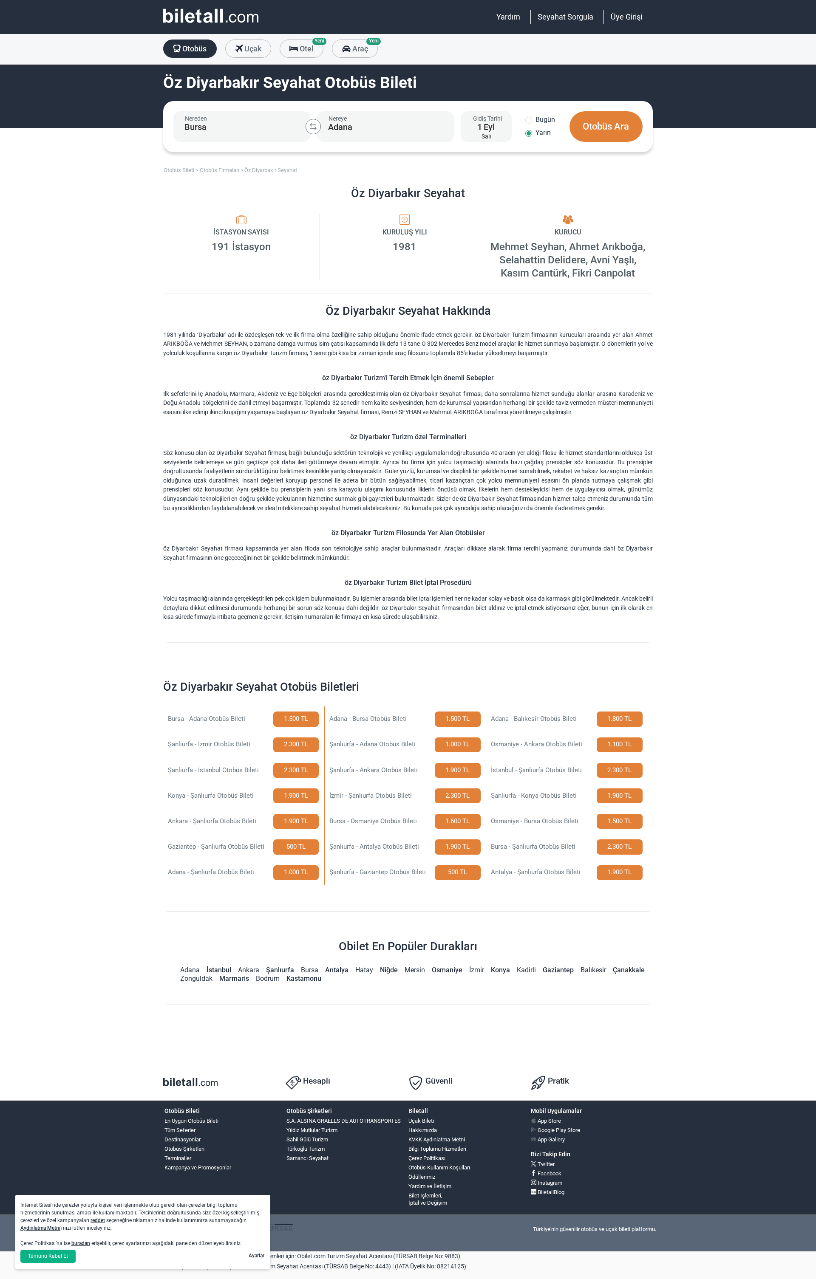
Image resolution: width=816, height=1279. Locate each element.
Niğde (389, 970)
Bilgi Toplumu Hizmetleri (437, 1149)
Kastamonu (303, 978)
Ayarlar (256, 1256)
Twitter (545, 1164)
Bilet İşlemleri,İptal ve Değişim (427, 1199)
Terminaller (177, 1158)
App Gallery (550, 1139)
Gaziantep (558, 970)
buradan (80, 1243)
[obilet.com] (210, 24)
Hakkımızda (422, 1130)
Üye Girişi (626, 16)
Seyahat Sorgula (565, 16)
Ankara (248, 970)
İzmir (476, 970)
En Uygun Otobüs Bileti (191, 1121)
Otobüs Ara (606, 126)
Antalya (336, 970)
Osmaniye (447, 970)
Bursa (309, 970)
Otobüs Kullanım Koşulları (439, 1167)
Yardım (508, 16)
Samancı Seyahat (307, 1158)
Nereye (338, 118)
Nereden (196, 118)
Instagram (549, 1183)
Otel (310, 46)
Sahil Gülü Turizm (307, 1139)
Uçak (252, 48)
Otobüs (194, 48)
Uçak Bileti (421, 1121)
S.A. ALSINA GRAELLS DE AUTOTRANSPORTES (343, 1121)
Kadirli (526, 970)
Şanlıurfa (280, 970)
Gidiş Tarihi (487, 118)
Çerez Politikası (426, 1158)
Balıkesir (593, 970)
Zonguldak (196, 978)
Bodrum (268, 978)
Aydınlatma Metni (40, 1228)
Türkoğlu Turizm (305, 1149)
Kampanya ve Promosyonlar (197, 1167)
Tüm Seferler (180, 1130)
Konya (500, 970)
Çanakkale (629, 970)
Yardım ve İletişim (429, 1186)
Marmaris (234, 978)
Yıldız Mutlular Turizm (311, 1130)
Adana (190, 970)
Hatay (364, 970)
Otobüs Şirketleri (184, 1149)
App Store (548, 1121)
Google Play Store (558, 1130)
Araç (364, 46)
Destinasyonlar (182, 1139)
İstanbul (219, 970)
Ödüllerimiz (421, 1177)
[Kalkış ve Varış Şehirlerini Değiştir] (313, 126)
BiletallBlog (550, 1192)
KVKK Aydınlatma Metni (436, 1139)
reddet (98, 1220)
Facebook (548, 1173)
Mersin (415, 970)
